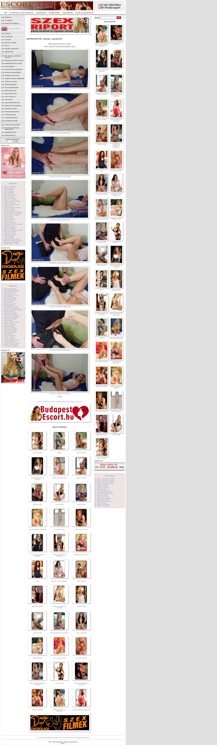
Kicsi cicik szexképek (10, 231)
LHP (5, 13)
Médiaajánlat (85, 737)
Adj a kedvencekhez (66, 737)
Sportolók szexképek (10, 319)
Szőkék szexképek (9, 323)
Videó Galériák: (109, 475)
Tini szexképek (8, 334)
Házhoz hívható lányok (14, 60)
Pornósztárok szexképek (11, 307)
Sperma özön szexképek (11, 317)
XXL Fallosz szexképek (11, 346)
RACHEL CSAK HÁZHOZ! (59, 581)
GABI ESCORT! (37, 504)
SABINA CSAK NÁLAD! (81, 554)
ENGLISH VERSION (14, 28)
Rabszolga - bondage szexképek (13, 310)
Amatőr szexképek (9, 188)
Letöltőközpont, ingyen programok (21, 13)
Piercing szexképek (9, 301)
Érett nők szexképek (10, 210)
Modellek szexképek (10, 288)
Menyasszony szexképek (11, 242)
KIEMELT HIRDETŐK (11, 48)
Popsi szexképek (9, 305)
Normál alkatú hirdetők (14, 78)
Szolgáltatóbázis (54, 13)
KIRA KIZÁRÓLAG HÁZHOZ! (59, 633)
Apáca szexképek (9, 191)
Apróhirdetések (41, 13)
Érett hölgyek (10, 90)
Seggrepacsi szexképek (10, 313)
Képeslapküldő (68, 13)
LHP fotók (8, 99)
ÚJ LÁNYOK (9, 36)
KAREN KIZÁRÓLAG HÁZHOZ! (59, 555)
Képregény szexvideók (103, 490)
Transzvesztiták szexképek (11, 340)
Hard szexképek (8, 221)
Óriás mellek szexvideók (104, 498)
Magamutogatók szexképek (12, 239)
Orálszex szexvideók (103, 496)
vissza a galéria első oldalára (74, 401)
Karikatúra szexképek (10, 227)
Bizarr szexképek (9, 197)
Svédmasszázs (10, 114)
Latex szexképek (9, 236)
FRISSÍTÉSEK (9, 51)
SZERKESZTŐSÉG (10, 132)
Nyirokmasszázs (11, 117)
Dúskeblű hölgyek (12, 75)
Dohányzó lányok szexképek (12, 207)
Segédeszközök (11, 84)
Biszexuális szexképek (10, 195)
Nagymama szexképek (10, 292)
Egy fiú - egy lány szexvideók (106, 478)
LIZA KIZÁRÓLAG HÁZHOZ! (81, 709)
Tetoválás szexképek (10, 332)
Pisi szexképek (8, 302)
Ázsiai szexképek (9, 192)
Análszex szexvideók (103, 484)
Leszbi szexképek (9, 237)
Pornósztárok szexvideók (104, 501)
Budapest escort (11, 120)
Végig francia (10, 96)
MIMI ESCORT (81, 606)
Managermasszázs (12, 111)
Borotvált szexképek (10, 198)
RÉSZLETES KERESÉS (12, 23)
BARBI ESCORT (37, 658)
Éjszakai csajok (11, 108)
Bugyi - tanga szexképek (11, 200)
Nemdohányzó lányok (13, 63)
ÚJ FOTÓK (8, 39)
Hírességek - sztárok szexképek (13, 224)
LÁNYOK (8, 33)
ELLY (101, 289)
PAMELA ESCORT (37, 709)
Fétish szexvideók (102, 486)
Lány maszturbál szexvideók (105, 493)
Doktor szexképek (9, 209)
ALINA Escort (59, 683)
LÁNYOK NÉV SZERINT (12, 125)
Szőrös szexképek (9, 326)
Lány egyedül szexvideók (104, 492)
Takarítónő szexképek (10, 328)
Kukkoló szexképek (10, 233)
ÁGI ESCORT (60, 504)
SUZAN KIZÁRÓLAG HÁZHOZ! (37, 555)
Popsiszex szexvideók (103, 499)
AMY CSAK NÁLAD (81, 529)
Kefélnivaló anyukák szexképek (13, 230)
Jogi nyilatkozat (41, 737)
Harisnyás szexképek (10, 222)
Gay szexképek (8, 216)
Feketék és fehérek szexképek (12, 213)
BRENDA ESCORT (37, 606)
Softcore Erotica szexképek (12, 316)
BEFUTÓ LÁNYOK (10, 42)
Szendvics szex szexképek (11, 322)
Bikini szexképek (9, 194)
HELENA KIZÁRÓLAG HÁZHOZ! (81, 683)
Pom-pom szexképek (10, 304)
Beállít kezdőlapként (53, 737)
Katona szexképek (9, 228)
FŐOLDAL (8, 17)
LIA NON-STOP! (60, 529)
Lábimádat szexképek (10, 234)
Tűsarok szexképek (9, 341)
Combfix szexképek (10, 203)
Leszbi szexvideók (102, 495)
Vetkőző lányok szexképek (12, 343)
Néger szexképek (9, 293)
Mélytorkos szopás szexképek (12, 240)
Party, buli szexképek (10, 299)
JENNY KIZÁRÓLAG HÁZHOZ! (37, 478)
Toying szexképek (9, 338)
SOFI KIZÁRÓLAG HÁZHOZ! (37, 529)
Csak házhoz (10, 66)
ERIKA (59, 453)
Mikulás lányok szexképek (11, 243)
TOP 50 (7, 45)
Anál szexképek (8, 189)
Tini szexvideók (101, 502)
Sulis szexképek (8, 320)
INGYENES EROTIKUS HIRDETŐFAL (12, 128)
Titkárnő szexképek (9, 335)
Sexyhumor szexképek (10, 314)
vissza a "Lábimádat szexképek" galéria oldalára (51, 401)
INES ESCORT (81, 504)
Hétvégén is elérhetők (14, 69)
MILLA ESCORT (81, 633)
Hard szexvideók (102, 489)
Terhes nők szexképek (10, 331)
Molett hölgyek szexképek (11, 290)
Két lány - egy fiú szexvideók (105, 483)
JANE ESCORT (37, 633)
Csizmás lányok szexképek (11, 204)
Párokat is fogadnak (13, 105)
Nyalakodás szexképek (10, 298)
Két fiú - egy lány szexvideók (105, 480)
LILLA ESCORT (37, 453)
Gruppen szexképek (10, 219)
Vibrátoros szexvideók (103, 505)
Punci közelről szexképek (11, 308)
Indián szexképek (9, 225)
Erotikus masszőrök (13, 72)
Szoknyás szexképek (10, 325)
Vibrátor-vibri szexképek (11, 344)
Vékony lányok (11, 81)
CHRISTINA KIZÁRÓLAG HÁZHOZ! (37, 683)
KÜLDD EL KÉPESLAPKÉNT (58, 89)
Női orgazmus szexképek (11, 295)
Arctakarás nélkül (12, 102)
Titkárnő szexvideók (103, 504)
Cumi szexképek (9, 206)
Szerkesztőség (77, 737)
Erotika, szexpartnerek (83, 13)
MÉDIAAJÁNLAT (10, 135)
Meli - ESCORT (81, 453)
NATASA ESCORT (81, 658)
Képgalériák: (13, 183)
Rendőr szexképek (9, 311)
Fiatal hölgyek (11, 93)
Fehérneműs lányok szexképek (13, 212)
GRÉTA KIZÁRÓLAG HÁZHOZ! (59, 710)
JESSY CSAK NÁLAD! (59, 478)
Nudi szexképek (8, 296)
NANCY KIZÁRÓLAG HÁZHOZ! (59, 607)
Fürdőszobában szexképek (11, 215)
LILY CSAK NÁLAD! (59, 658)
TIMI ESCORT (81, 581)
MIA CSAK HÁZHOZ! (116, 338)
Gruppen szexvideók (103, 487)
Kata (37, 581)
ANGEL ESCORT (81, 478)
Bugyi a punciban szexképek (12, 201)
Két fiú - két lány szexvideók (105, 481)
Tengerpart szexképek (10, 329)
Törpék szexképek (9, 337)
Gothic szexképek (9, 218)
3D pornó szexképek (10, 186)
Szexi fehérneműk (12, 87)
